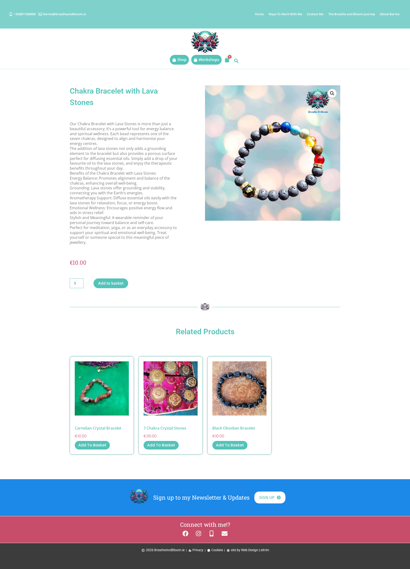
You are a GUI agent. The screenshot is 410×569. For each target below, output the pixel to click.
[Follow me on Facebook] (185, 533)
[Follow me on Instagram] (198, 533)
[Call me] (211, 533)
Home (259, 14)
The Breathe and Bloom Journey (351, 14)
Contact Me (315, 14)
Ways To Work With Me (285, 14)
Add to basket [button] (92, 445)
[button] (236, 61)
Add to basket (110, 283)
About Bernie (389, 14)
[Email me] (224, 533)
